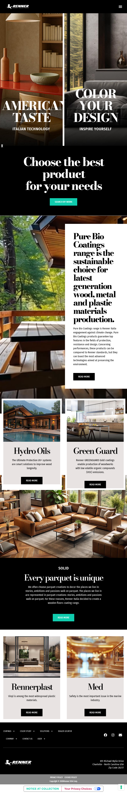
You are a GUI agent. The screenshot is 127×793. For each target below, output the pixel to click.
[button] (120, 6)
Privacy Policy (56, 777)
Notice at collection (42, 788)
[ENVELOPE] (120, 735)
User (40, 739)
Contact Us (27, 739)
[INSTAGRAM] (113, 735)
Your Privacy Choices (78, 788)
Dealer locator (65, 731)
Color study (25, 731)
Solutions (44, 731)
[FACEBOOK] (105, 735)
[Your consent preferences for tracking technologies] (121, 787)
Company (10, 739)
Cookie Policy (70, 777)
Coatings (7, 731)
